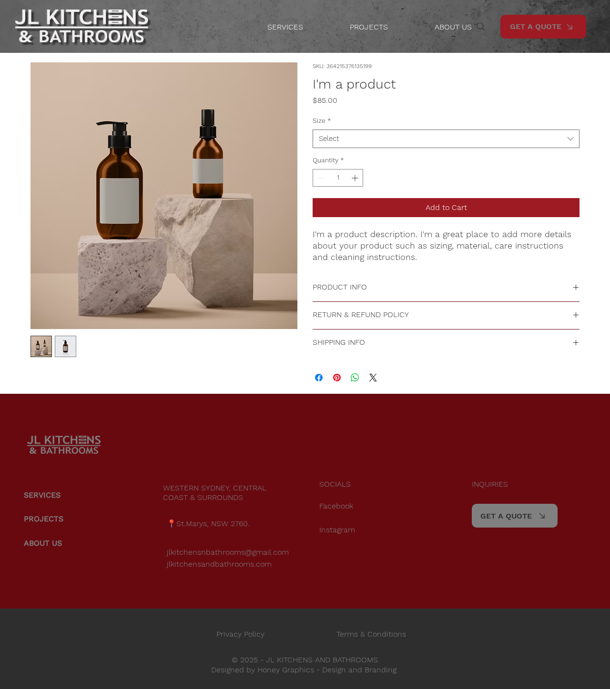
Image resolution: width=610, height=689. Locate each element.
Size (322, 120)
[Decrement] (320, 178)
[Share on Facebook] (319, 377)
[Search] (481, 27)
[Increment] (356, 178)
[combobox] (446, 139)
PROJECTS (43, 518)
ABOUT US (43, 543)
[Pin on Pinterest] (337, 377)
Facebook (336, 505)
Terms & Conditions (371, 634)
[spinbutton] (338, 178)
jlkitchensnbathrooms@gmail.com (228, 552)
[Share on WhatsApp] (355, 377)
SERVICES (42, 494)
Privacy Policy (240, 634)
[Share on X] (373, 377)
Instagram (337, 529)
